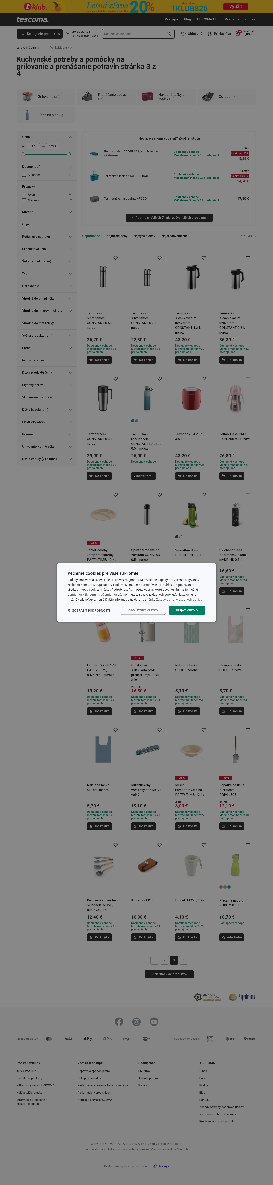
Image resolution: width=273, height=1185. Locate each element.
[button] (89, 610)
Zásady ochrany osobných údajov (179, 599)
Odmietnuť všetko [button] (143, 610)
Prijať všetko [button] (187, 610)
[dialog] (136, 592)
